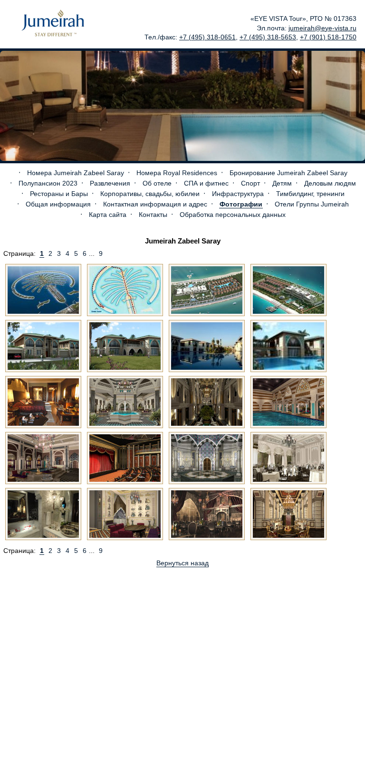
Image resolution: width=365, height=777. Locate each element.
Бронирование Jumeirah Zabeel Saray (288, 173)
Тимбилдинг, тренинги (310, 193)
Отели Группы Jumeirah (312, 204)
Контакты (153, 214)
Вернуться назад (182, 563)
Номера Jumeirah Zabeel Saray (75, 173)
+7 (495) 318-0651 (207, 37)
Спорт (250, 183)
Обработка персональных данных (233, 214)
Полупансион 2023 (48, 183)
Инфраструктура (238, 193)
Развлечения (110, 183)
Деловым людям (330, 183)
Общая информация (58, 204)
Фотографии (241, 204)
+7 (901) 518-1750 (328, 37)
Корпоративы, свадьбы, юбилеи (150, 193)
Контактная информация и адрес (155, 204)
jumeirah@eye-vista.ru (322, 28)
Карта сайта (107, 214)
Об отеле (157, 183)
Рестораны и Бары (59, 193)
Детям (282, 183)
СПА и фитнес (206, 183)
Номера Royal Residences (176, 173)
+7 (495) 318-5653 (268, 37)
